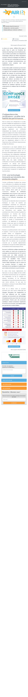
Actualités (5, 39)
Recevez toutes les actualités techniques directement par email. (14, 396)
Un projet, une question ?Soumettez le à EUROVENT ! (8, 366)
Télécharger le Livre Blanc (14, 110)
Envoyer (12, 375)
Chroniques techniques (10, 19)
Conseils (3, 19)
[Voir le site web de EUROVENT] (14, 356)
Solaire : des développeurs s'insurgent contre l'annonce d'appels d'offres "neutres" (13, 5)
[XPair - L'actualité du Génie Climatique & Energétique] (14, 12)
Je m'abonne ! (14, 402)
